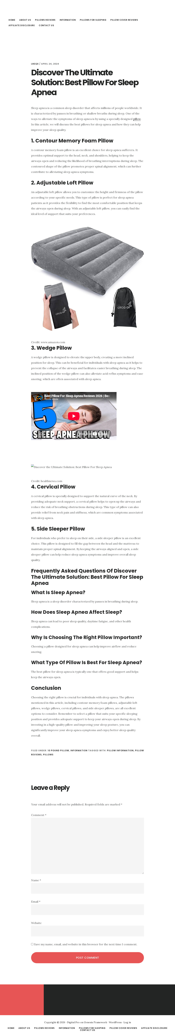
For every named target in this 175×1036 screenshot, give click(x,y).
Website (36, 923)
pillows (48, 754)
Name (36, 880)
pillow (137, 119)
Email (35, 901)
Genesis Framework (95, 1022)
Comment (38, 815)
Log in (127, 1022)
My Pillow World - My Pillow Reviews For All (32, 7)
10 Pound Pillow (58, 750)
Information (79, 750)
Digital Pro (73, 1022)
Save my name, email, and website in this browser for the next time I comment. (85, 944)
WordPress (115, 1022)
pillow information (120, 750)
